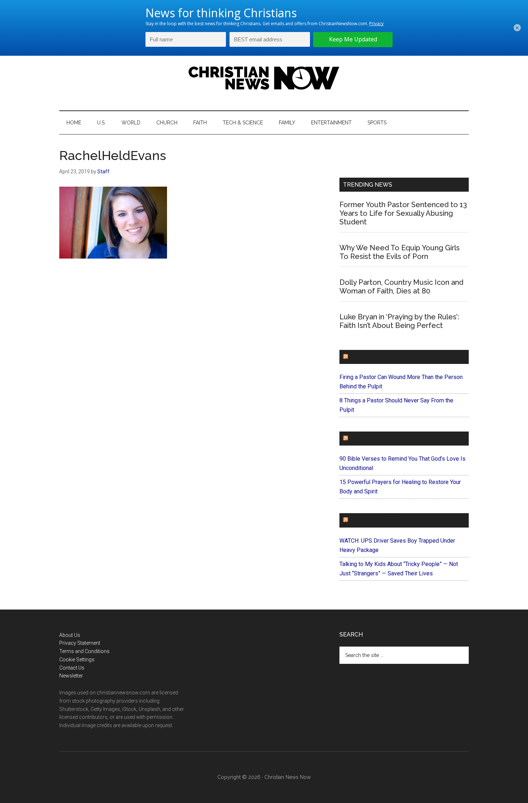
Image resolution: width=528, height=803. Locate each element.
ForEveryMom (372, 520)
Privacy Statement (79, 643)
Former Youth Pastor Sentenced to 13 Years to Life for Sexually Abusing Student (403, 213)
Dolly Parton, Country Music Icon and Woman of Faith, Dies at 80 (401, 286)
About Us (69, 635)
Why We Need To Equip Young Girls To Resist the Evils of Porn (399, 252)
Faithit (360, 438)
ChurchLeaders (375, 356)
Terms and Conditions (84, 651)
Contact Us (71, 668)
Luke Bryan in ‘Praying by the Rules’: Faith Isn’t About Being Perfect (399, 321)
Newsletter (71, 676)
